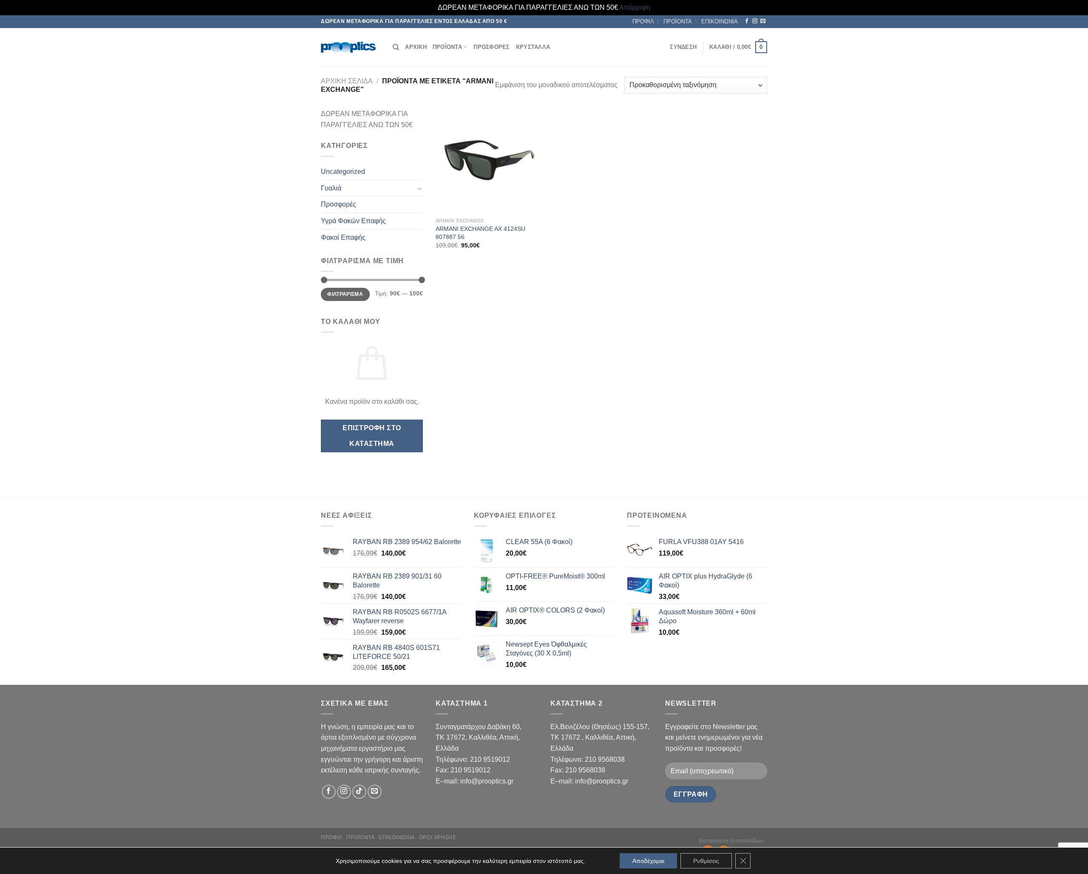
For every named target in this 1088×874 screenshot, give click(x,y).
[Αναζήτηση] (396, 47)
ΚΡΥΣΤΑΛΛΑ (533, 47)
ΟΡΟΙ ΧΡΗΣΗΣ (437, 837)
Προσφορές (338, 204)
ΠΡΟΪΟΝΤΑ (677, 21)
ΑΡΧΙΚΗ (416, 47)
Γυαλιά (331, 188)
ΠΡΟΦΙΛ (643, 21)
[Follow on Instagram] (754, 21)
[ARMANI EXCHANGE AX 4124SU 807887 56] (488, 160)
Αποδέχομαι (648, 860)
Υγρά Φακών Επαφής (353, 220)
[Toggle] (419, 188)
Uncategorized (343, 171)
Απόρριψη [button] (634, 7)
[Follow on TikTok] (359, 792)
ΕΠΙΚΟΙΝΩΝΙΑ (719, 21)
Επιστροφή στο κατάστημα (372, 435)
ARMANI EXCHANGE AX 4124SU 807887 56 (480, 232)
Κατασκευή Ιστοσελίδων (731, 840)
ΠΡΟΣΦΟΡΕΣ (491, 47)
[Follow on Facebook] (746, 21)
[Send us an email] (762, 21)
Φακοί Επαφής (343, 237)
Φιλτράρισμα (345, 294)
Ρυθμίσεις (706, 860)
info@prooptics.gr (486, 781)
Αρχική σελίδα (347, 81)
